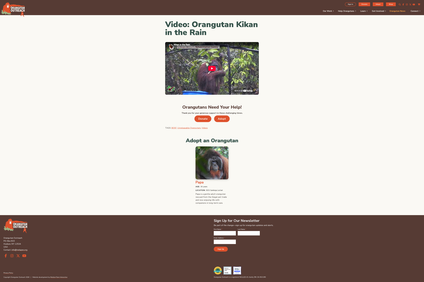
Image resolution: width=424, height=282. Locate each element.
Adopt (378, 4)
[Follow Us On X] (410, 4)
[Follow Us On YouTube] (414, 4)
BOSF (174, 128)
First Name (218, 229)
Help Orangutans (346, 11)
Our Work (327, 11)
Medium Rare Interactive (58, 277)
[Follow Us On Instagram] (406, 4)
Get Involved (378, 11)
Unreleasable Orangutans (189, 128)
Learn (363, 11)
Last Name (242, 229)
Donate (364, 4)
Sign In (350, 4)
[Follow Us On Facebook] (403, 4)
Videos (205, 128)
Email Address (219, 238)
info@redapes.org (19, 250)
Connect (414, 11)
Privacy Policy (8, 273)
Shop (391, 4)
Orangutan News (397, 11)
